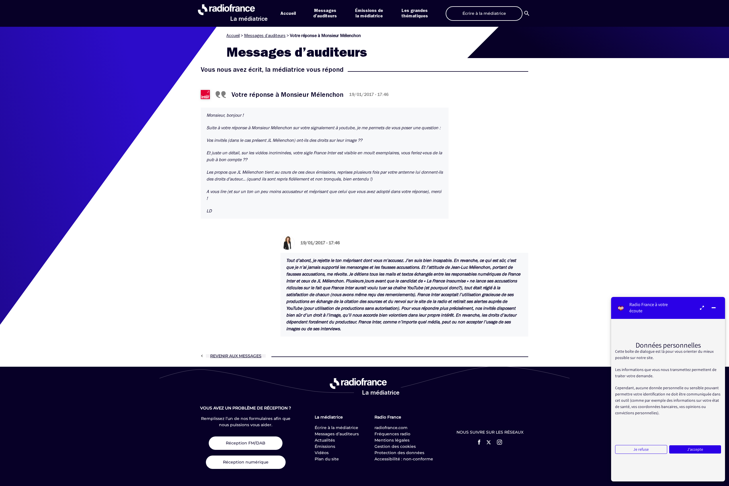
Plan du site (327, 459)
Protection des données (399, 452)
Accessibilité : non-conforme (403, 459)
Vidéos (322, 452)
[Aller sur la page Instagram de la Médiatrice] (499, 442)
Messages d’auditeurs (265, 35)
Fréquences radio (392, 433)
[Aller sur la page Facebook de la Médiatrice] (479, 442)
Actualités (325, 440)
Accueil (288, 13)
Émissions (325, 446)
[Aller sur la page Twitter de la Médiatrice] (488, 442)
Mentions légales (391, 440)
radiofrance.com (390, 427)
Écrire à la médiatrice (336, 427)
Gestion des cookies (395, 446)
